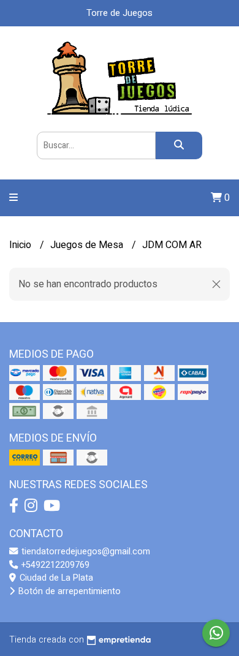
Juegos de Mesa (88, 245)
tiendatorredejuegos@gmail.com (84, 551)
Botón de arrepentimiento (68, 591)
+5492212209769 (54, 565)
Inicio (21, 245)
